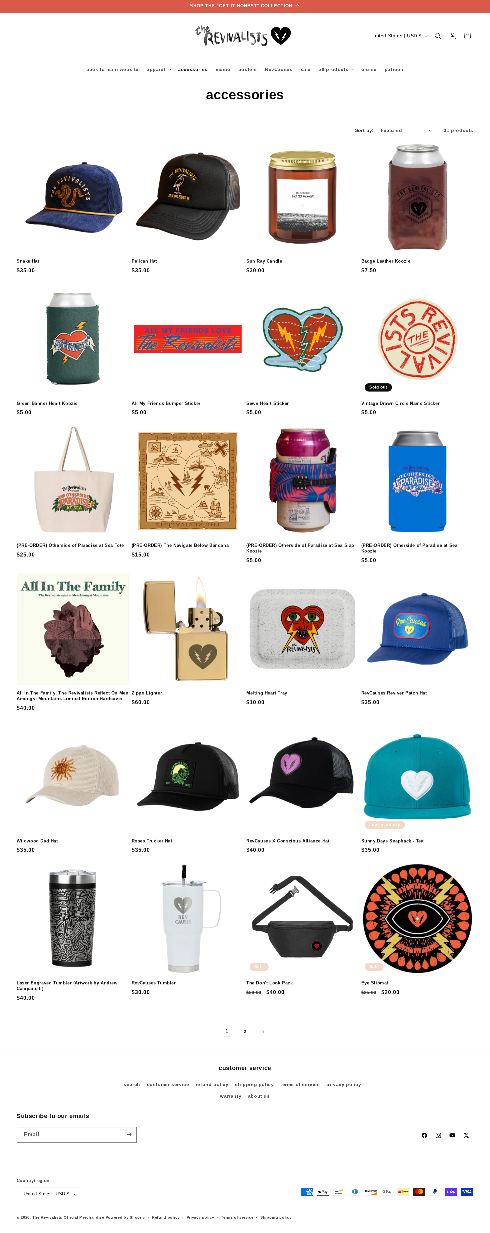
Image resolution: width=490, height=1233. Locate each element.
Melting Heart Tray (266, 692)
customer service (168, 1084)
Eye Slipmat (375, 982)
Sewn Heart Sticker (267, 403)
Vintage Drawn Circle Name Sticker (400, 403)
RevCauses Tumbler (154, 982)
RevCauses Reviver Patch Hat (394, 692)
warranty (230, 1096)
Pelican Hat (144, 261)
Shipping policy (276, 1217)
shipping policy (254, 1084)
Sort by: (364, 130)
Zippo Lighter (147, 692)
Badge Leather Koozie (386, 261)
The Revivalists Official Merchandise (68, 1218)
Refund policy (166, 1217)
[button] (158, 69)
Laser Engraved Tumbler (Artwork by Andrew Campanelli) (67, 985)
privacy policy (343, 1084)
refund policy (212, 1084)
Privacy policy (200, 1217)
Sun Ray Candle (264, 261)
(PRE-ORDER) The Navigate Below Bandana (180, 545)
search (132, 1084)
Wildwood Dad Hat (37, 840)
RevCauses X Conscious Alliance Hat (287, 840)
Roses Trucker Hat (152, 840)
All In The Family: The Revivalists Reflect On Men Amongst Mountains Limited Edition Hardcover (72, 695)
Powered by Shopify (125, 1218)
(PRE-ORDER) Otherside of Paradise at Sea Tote (70, 545)
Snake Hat (28, 261)
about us (259, 1096)
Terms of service (237, 1217)
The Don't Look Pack (269, 982)
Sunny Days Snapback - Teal (393, 840)
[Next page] (263, 1031)
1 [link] (227, 1031)
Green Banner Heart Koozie (47, 403)
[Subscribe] (129, 1134)
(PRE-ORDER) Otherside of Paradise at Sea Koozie (409, 548)
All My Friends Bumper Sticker (166, 403)
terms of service (300, 1084)
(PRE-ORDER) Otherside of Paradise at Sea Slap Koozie (300, 548)
